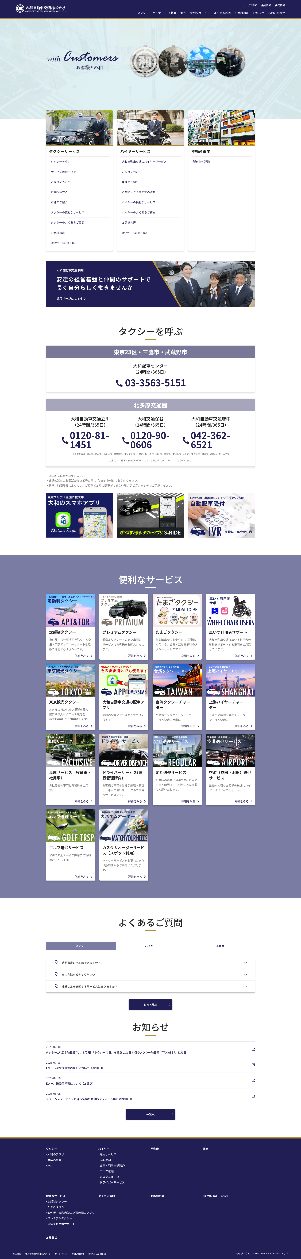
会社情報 (266, 5)
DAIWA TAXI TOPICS (63, 243)
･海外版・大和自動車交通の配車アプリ (70, 1213)
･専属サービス (107, 1154)
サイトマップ (61, 1253)
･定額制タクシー (56, 1201)
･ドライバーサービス (111, 1182)
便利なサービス (200, 13)
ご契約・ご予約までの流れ (138, 192)
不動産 (172, 13)
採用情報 (280, 5)
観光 (183, 13)
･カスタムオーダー (110, 1177)
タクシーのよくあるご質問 (67, 222)
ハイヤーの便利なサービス (138, 202)
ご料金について (60, 182)
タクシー (142, 13)
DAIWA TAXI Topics (215, 1196)
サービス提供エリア (63, 172)
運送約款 (17, 1253)
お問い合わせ (276, 13)
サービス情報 (249, 5)
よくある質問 (222, 13)
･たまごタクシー (56, 1207)
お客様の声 (242, 13)
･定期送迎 (104, 1160)
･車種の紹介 (53, 1160)
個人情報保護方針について (37, 1253)
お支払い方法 (59, 192)
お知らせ (258, 13)
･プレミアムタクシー (59, 1218)
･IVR (49, 1165)
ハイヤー (158, 13)
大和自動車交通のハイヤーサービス (144, 161)
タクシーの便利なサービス (67, 212)
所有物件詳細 (201, 161)
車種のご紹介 (59, 202)
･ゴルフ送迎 (106, 1171)
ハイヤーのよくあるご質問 (138, 212)
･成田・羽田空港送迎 (111, 1165)
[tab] (81, 946)
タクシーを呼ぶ (60, 161)
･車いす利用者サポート (60, 1224)
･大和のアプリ (55, 1154)
